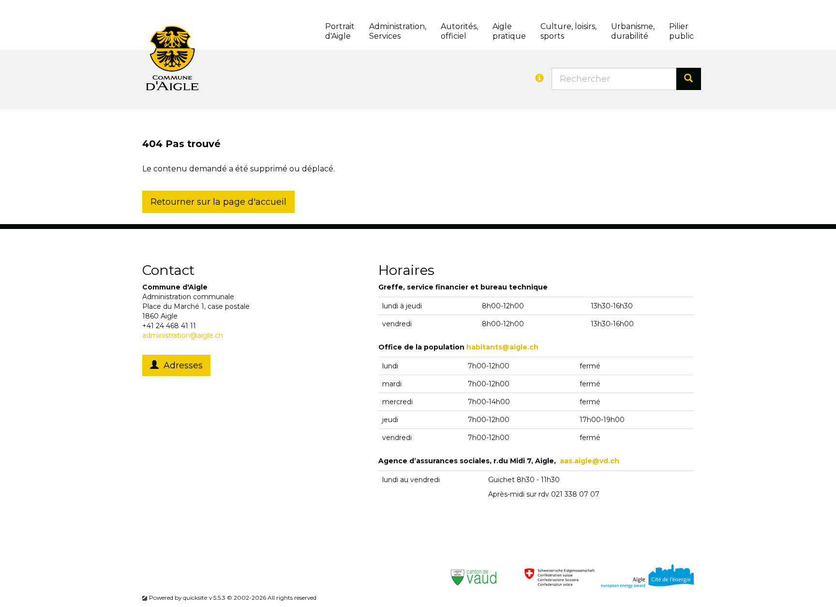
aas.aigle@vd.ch (589, 460)
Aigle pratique (509, 31)
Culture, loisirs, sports (568, 31)
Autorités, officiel (459, 31)
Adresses (181, 365)
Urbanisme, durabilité (633, 31)
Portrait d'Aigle (340, 31)
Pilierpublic (681, 31)
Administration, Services (397, 31)
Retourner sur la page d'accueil (218, 202)
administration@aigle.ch (182, 335)
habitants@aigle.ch (502, 347)
